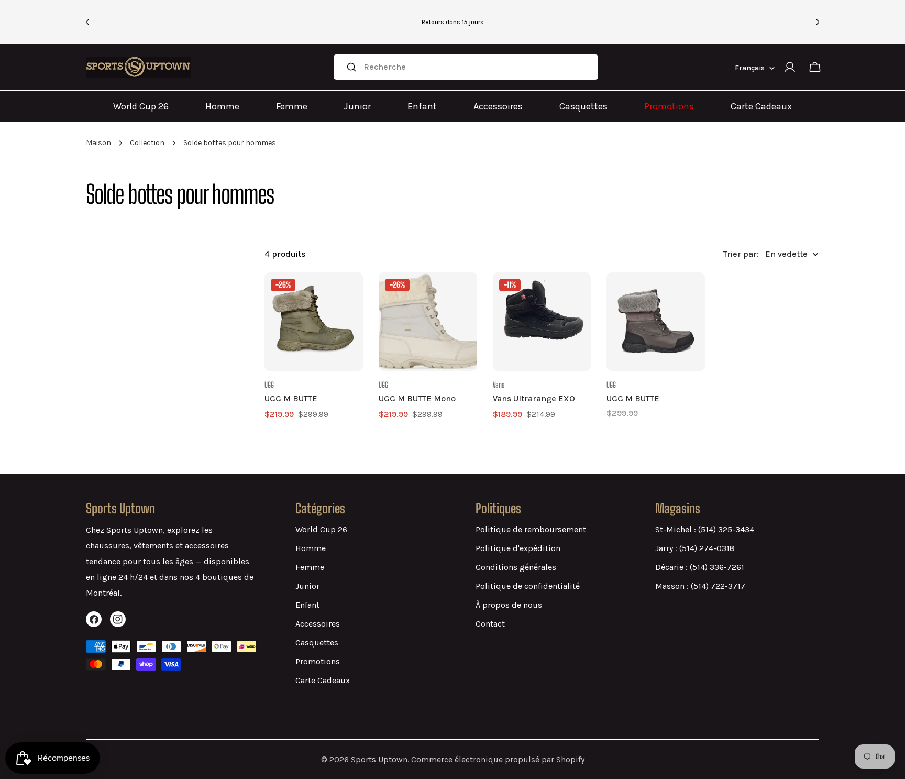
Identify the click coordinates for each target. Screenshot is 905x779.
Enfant (422, 106)
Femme (291, 106)
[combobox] (466, 67)
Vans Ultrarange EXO (534, 398)
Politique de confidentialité (528, 586)
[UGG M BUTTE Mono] (428, 321)
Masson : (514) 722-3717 (700, 586)
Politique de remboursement (531, 529)
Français (750, 67)
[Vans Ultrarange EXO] (542, 321)
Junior (357, 106)
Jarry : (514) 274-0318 (695, 548)
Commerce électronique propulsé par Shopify (497, 759)
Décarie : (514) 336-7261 (699, 567)
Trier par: (741, 254)
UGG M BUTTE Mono (417, 398)
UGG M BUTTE (290, 398)
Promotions (669, 106)
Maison (98, 142)
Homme (222, 106)
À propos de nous (509, 605)
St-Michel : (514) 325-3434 (704, 529)
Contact (490, 624)
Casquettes (583, 106)
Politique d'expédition (518, 548)
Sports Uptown (379, 759)
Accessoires (498, 106)
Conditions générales (516, 567)
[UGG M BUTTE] (313, 321)
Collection (147, 142)
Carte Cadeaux (761, 106)
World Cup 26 (141, 106)
